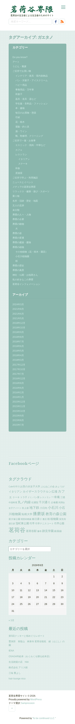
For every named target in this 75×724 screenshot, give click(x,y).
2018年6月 (18, 346)
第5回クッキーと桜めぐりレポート (27, 636)
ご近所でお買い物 (21, 71)
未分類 (15, 210)
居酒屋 (18, 173)
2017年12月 (18, 364)
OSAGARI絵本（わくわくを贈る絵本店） (30, 656)
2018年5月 (18, 350)
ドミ (30, 497)
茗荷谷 (17, 530)
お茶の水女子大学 (30, 486)
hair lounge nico (17, 678)
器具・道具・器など (25, 99)
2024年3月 (18, 304)
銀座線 (58, 531)
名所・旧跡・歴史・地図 (25, 201)
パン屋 (35, 497)
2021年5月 (18, 318)
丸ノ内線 (24, 502)
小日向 (43, 507)
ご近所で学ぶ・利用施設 (25, 177)
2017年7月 (18, 374)
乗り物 (15, 196)
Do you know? (20, 57)
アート (15, 62)
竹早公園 (59, 523)
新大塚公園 (14, 519)
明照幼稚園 (26, 519)
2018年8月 (18, 337)
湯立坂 (12, 523)
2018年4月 (18, 355)
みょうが (59, 486)
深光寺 (62, 519)
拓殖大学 (27, 514)
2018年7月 (18, 341)
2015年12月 (18, 401)
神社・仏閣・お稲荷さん (25, 275)
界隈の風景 (18, 270)
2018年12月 (18, 323)
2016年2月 (18, 392)
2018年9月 (18, 332)
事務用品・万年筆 (24, 89)
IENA (11, 650)
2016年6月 (18, 388)
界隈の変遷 (18, 237)
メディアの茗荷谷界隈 (24, 187)
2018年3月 (18, 360)
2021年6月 (18, 314)
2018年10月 (18, 327)
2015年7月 (18, 425)
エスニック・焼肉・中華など (30, 145)
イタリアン (24, 159)
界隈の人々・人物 (21, 214)
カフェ (18, 150)
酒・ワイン (21, 131)
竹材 (17, 117)
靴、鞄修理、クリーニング (29, 136)
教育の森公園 (56, 514)
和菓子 (18, 94)
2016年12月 (18, 378)
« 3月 (11, 620)
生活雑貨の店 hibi (19, 662)
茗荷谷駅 (31, 531)
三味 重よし (15, 673)
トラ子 (23, 497)
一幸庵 (55, 497)
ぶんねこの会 (48, 486)
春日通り (37, 519)
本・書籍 (20, 108)
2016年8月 (18, 383)
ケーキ (16, 497)
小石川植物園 (22, 256)
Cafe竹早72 (14, 486)
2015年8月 (18, 420)
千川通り (44, 502)
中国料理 (13, 502)
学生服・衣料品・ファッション (31, 103)
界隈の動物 (18, 224)
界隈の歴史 (18, 265)
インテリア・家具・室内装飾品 (31, 75)
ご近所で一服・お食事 (24, 140)
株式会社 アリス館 (18, 667)
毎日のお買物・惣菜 (25, 112)
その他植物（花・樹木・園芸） (31, 251)
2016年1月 (18, 397)
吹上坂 (25, 508)
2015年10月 (18, 411)
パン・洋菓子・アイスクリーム (31, 80)
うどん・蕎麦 (19, 66)
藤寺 (39, 531)
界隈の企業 (18, 219)
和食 (17, 168)
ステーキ (23, 163)
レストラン (21, 154)
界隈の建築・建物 (21, 242)
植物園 (54, 518)
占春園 (54, 502)
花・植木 (20, 122)
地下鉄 (34, 508)
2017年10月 (18, 369)
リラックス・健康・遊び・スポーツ (30, 191)
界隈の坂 (17, 233)
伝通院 (34, 502)
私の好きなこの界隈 (22, 279)
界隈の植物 (18, 247)
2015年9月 (18, 415)
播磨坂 (39, 513)
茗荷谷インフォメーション (26, 284)
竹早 (32, 523)
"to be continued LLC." (44, 718)
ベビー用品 (21, 85)
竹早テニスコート (44, 523)
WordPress (36, 699)
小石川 (53, 508)
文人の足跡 (18, 205)
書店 (44, 519)
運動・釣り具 (22, 126)
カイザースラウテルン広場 (40, 491)
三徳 (62, 497)
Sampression (28, 703)
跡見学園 (48, 531)
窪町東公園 (22, 523)
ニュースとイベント (22, 182)
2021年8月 (18, 309)
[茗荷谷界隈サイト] (32, 10)
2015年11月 (18, 406)
